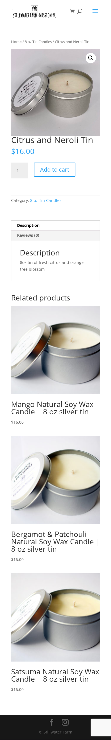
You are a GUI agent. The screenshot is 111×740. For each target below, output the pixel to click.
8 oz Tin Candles (38, 41)
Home (16, 41)
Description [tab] (28, 225)
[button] (91, 58)
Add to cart (54, 169)
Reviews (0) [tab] (28, 235)
